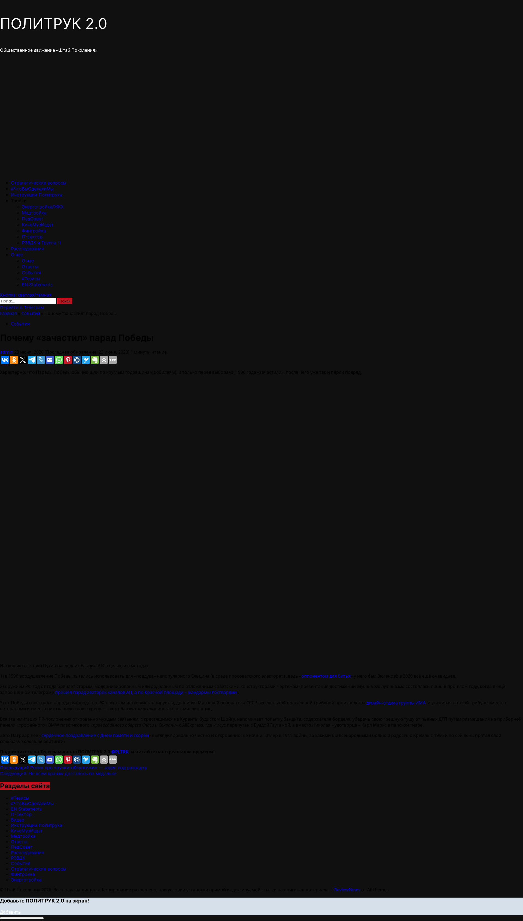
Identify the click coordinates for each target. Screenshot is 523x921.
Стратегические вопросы (38, 182)
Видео (17, 819)
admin (7, 352)
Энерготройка (26, 879)
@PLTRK (120, 752)
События (31, 272)
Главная (8, 313)
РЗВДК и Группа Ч (41, 242)
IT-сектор (32, 236)
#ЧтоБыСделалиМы (32, 188)
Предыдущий (73, 767)
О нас (17, 254)
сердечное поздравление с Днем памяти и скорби (95, 735)
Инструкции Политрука (36, 194)
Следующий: (58, 773)
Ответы (30, 266)
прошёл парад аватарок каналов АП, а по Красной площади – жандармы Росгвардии (145, 692)
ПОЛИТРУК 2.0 (53, 23)
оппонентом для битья (326, 676)
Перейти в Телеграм (22, 307)
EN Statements (37, 284)
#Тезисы (31, 278)
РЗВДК (18, 858)
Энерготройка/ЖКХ (42, 206)
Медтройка (34, 212)
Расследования (27, 248)
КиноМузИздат (38, 224)
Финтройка (34, 230)
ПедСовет (33, 218)
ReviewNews (347, 890)
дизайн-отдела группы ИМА (395, 703)
